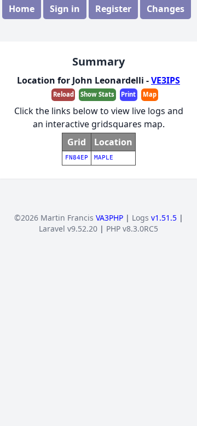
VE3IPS (165, 80)
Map (150, 94)
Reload (63, 94)
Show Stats (97, 94)
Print (128, 94)
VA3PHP (109, 217)
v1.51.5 (164, 217)
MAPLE (103, 157)
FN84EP (76, 157)
